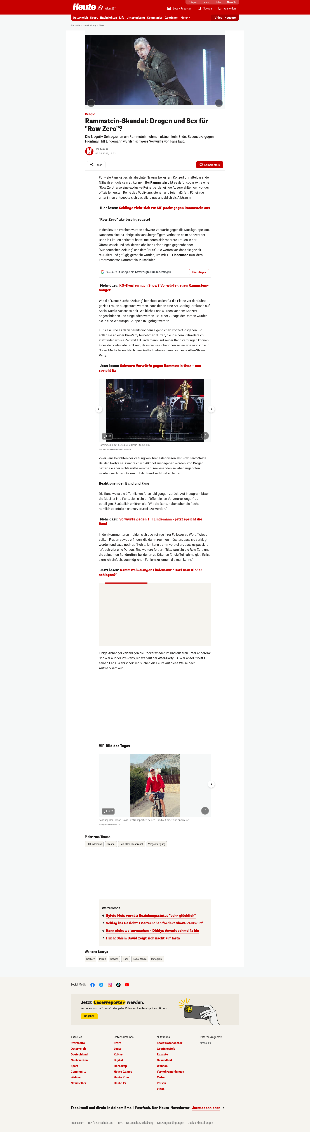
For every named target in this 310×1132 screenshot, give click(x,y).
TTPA (119, 1123)
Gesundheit (164, 1060)
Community (155, 18)
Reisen (161, 1083)
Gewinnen (171, 18)
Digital (118, 1060)
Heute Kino (121, 1077)
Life (121, 18)
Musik (102, 959)
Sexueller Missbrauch (132, 844)
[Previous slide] (98, 784)
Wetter (76, 1077)
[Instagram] (110, 985)
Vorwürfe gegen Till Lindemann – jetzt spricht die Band (150, 521)
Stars (101, 25)
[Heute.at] (84, 6)
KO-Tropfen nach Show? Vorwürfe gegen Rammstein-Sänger (154, 288)
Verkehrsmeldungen (170, 1072)
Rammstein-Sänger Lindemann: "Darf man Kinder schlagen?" (150, 572)
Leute (117, 1049)
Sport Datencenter (169, 1043)
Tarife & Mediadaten (100, 1123)
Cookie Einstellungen (200, 1123)
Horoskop (120, 1066)
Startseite (75, 25)
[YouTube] (127, 985)
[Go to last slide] (98, 409)
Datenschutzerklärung (140, 1123)
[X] (101, 985)
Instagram (157, 959)
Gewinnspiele (166, 1049)
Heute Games (123, 1072)
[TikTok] (118, 985)
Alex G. (104, 149)
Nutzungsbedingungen (170, 1123)
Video (218, 18)
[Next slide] (211, 409)
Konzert (90, 959)
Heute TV (120, 1083)
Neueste (230, 18)
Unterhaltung (135, 18)
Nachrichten (79, 1060)
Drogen (114, 959)
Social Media (140, 959)
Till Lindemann (94, 844)
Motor (161, 1077)
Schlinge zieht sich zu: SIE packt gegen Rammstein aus (164, 208)
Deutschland (79, 1054)
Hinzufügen (199, 272)
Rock (125, 959)
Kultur (118, 1054)
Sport (94, 18)
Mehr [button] (184, 18)
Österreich (80, 18)
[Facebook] (92, 985)
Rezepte (162, 1054)
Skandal (111, 844)
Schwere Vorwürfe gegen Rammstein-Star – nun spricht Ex (150, 368)
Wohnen (162, 1066)
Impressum (77, 1123)
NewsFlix (205, 1043)
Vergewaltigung (156, 844)
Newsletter (78, 1083)
